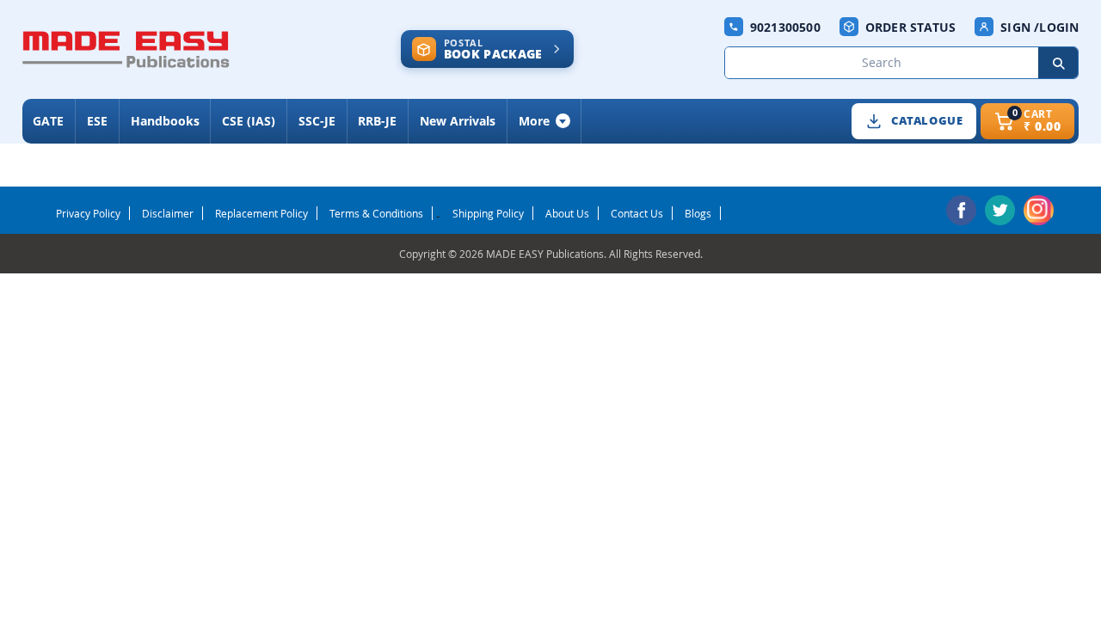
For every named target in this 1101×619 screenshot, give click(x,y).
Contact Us (637, 213)
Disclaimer (168, 213)
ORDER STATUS (910, 27)
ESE (97, 121)
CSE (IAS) (248, 121)
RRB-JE (377, 121)
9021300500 (785, 27)
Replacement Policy (261, 213)
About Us (567, 213)
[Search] (1058, 62)
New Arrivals (457, 121)
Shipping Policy (488, 213)
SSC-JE (316, 121)
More (534, 121)
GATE (48, 121)
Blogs (698, 213)
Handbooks (165, 121)
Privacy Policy (88, 213)
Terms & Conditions (376, 213)
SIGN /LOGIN (1039, 27)
